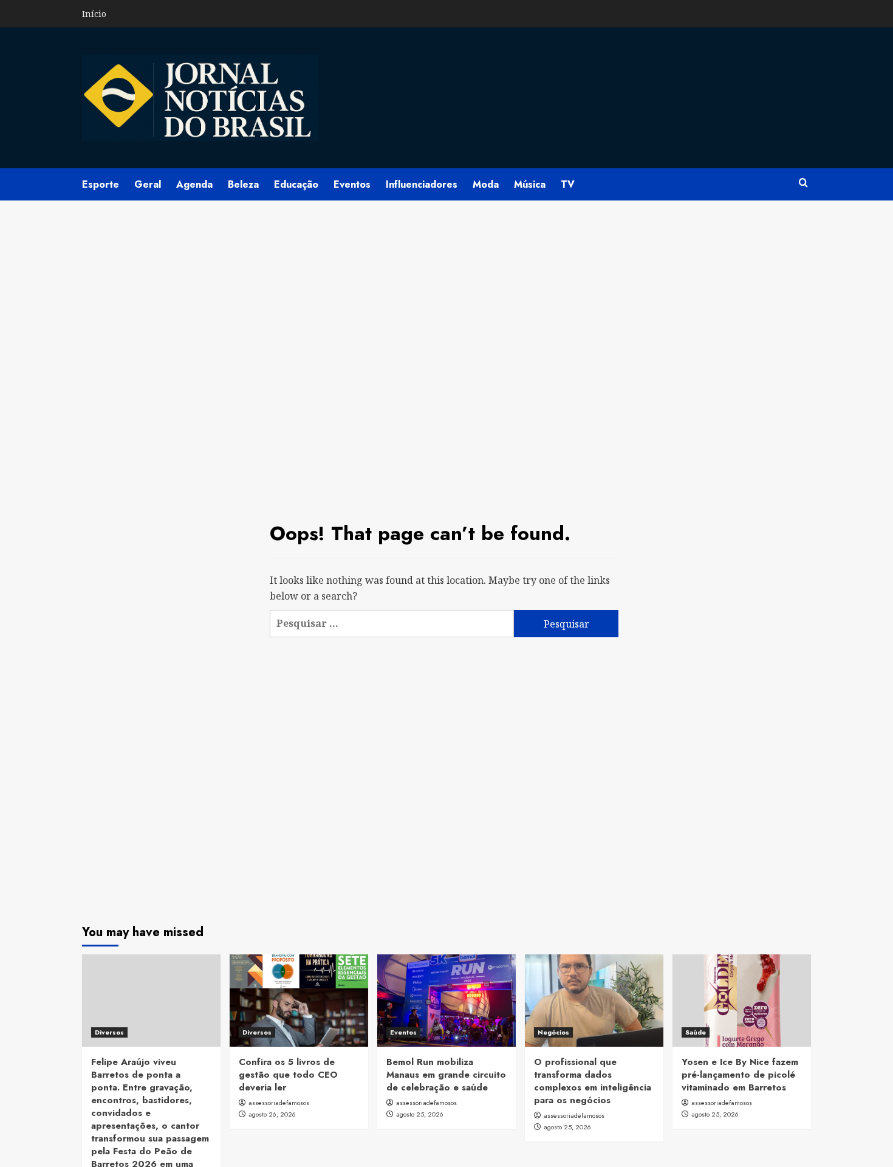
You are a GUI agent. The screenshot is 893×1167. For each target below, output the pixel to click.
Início (94, 13)
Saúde (695, 1032)
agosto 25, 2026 (419, 1114)
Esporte (100, 184)
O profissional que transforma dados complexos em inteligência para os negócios (592, 1081)
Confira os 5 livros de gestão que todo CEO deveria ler (288, 1074)
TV (568, 184)
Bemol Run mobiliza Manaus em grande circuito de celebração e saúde (446, 1074)
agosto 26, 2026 (272, 1114)
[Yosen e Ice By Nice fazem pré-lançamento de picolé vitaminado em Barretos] (741, 1000)
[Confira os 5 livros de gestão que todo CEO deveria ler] (299, 1000)
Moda (486, 184)
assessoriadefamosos (278, 1102)
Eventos (352, 184)
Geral (147, 184)
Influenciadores (421, 184)
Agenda (194, 184)
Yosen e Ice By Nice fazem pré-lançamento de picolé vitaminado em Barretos (740, 1074)
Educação (296, 184)
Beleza (243, 184)
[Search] (803, 183)
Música (530, 184)
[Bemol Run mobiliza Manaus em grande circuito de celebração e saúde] (446, 1000)
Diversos (109, 1032)
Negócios (553, 1032)
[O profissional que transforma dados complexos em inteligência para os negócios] (594, 1000)
